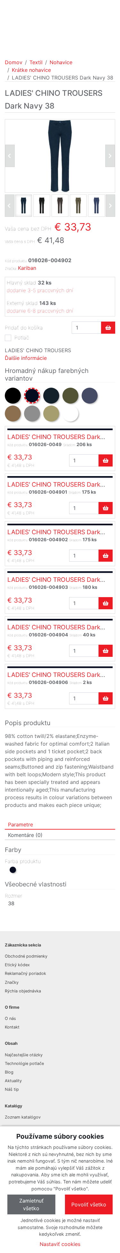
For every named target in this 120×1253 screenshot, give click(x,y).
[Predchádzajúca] (10, 156)
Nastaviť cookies (60, 1244)
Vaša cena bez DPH (28, 228)
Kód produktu (16, 261)
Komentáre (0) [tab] (25, 835)
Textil (36, 62)
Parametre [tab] (20, 824)
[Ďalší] (110, 205)
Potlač (21, 337)
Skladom (69, 445)
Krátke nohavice (31, 70)
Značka (10, 268)
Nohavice (61, 62)
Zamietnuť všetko (31, 1204)
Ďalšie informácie (26, 358)
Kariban (27, 268)
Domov (13, 62)
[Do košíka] (108, 328)
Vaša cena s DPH (20, 241)
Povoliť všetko (88, 1204)
